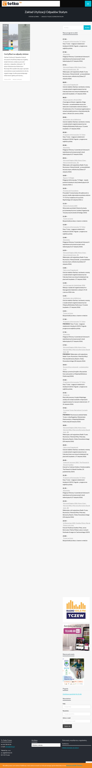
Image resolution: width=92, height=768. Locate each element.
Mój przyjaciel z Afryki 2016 (72, 100)
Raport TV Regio (68, 178)
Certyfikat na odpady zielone (16, 54)
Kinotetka (66, 54)
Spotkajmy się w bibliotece (72, 119)
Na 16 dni (79, 694)
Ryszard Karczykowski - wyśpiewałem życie (75, 368)
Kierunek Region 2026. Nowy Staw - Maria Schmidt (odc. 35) (75, 68)
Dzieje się (66, 395)
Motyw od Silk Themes (74, 765)
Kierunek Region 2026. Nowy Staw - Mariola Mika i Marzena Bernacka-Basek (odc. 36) (76, 349)
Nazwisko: (66, 711)
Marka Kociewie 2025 (70, 206)
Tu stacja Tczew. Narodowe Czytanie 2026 (75, 411)
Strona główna (34, 16)
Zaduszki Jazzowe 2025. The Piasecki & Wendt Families (76, 464)
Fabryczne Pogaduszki (70, 84)
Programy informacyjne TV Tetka (74, 41)
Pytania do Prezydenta (70, 190)
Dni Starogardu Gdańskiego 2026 (74, 285)
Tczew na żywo (68, 218)
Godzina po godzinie (69, 694)
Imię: (64, 703)
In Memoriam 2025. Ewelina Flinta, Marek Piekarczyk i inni (76, 524)
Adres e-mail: (67, 718)
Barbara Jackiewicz (17, 79)
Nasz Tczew (8, 48)
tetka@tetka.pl (10, 746)
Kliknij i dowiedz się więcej (70, 748)
